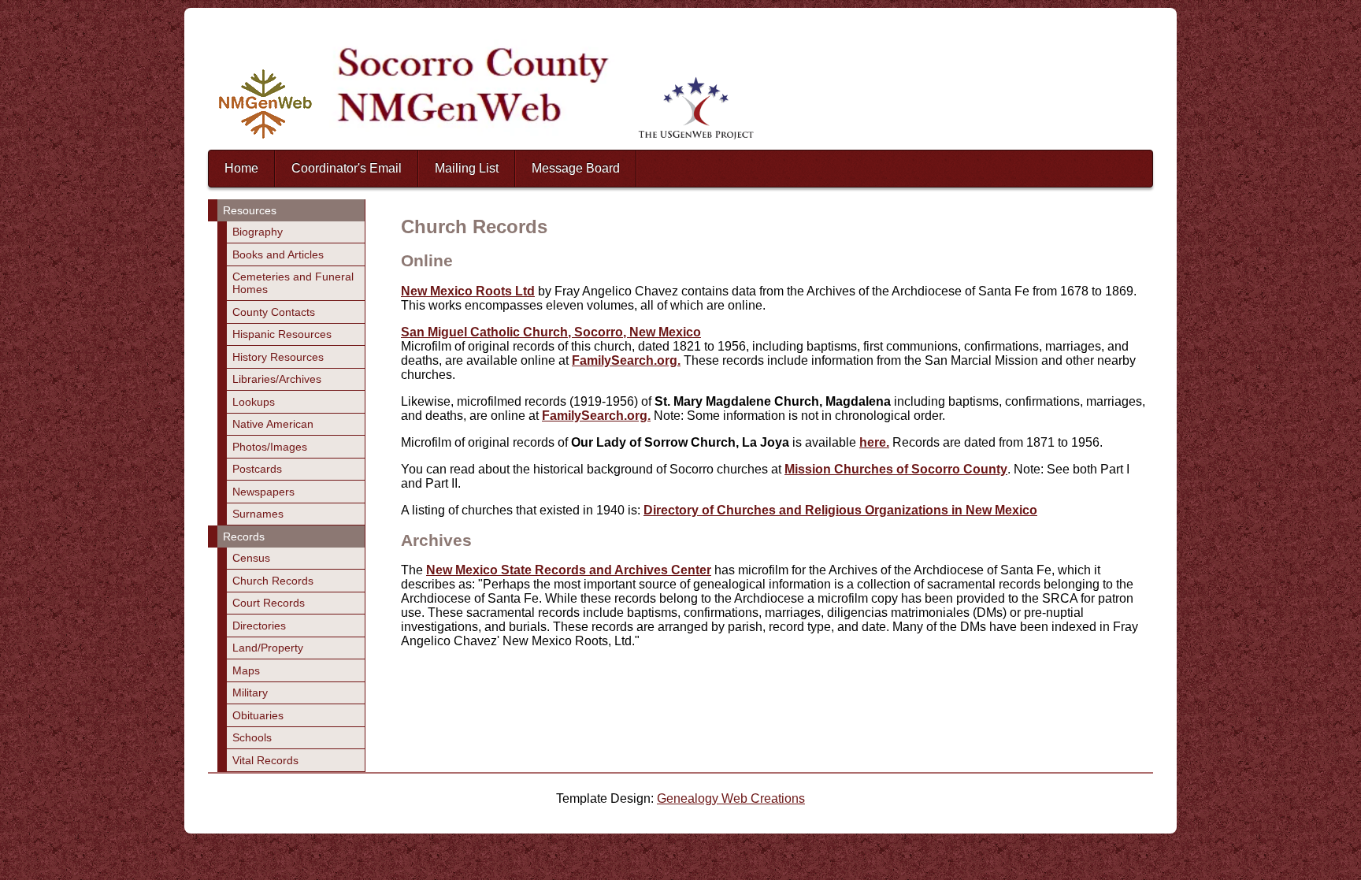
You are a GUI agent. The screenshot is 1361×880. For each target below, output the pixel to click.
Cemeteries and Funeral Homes (293, 282)
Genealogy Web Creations (731, 798)
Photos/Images (269, 446)
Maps (246, 670)
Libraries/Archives (276, 379)
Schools (252, 737)
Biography (257, 231)
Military (250, 692)
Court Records (268, 602)
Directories (259, 625)
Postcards (257, 468)
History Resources (278, 357)
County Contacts (273, 312)
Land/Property (267, 647)
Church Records (272, 580)
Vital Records (265, 760)
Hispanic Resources (282, 334)
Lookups (253, 401)
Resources (249, 210)
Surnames (258, 513)
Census (251, 557)
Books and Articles (278, 254)
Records (244, 536)
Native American (272, 424)
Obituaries (258, 715)
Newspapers (263, 491)
